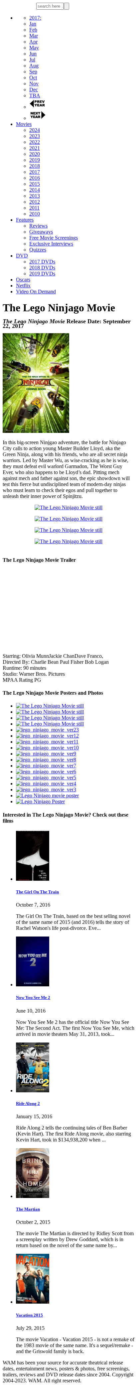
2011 (34, 208)
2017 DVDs (42, 261)
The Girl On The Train (37, 891)
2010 (34, 214)
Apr (33, 42)
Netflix (23, 285)
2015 (34, 184)
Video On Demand (36, 291)
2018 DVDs (42, 267)
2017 (34, 172)
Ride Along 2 (28, 1103)
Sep (33, 71)
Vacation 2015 (29, 1315)
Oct (33, 77)
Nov (34, 83)
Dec (33, 89)
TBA (34, 95)
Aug (34, 65)
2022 (34, 142)
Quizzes (37, 249)
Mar (33, 36)
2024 (34, 130)
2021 (34, 148)
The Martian (28, 1209)
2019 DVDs (42, 273)
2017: (35, 18)
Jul (32, 59)
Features (25, 220)
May (34, 47)
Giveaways (41, 232)
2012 (34, 202)
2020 (34, 154)
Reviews (38, 226)
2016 (34, 178)
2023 (34, 136)
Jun (33, 53)
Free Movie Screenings (53, 238)
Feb (33, 30)
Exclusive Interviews (51, 244)
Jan (32, 24)
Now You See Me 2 (33, 997)
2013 (34, 196)
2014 (34, 190)
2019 (34, 160)
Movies (24, 124)
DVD (22, 255)
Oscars (23, 279)
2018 (34, 166)
